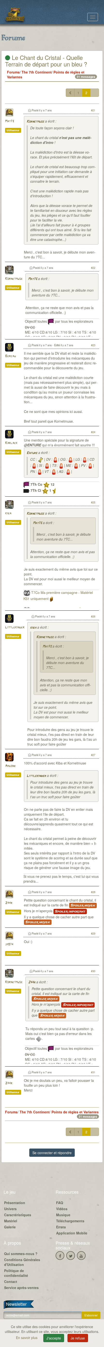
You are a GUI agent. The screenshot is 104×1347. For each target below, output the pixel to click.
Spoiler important (70, 911)
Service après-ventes (21, 1287)
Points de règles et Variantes (75, 1111)
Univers (10, 1208)
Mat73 (9, 121)
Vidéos (61, 1208)
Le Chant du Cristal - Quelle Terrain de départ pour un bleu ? (46, 60)
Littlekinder (14, 627)
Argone (10, 766)
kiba (8, 513)
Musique (63, 1214)
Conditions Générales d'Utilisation (22, 1262)
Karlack (11, 443)
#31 (93, 1072)
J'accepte (53, 1338)
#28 (93, 892)
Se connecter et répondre (52, 1152)
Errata (61, 1226)
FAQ (59, 1202)
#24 (93, 432)
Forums (13, 72)
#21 (93, 110)
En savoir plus (27, 1337)
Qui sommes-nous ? (20, 1253)
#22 (93, 268)
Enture (32, 453)
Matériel (10, 1220)
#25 (93, 502)
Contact (10, 1281)
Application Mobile (71, 1233)
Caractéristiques (17, 1214)
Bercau (10, 356)
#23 (93, 345)
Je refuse (78, 1338)
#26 (93, 616)
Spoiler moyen (83, 905)
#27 (93, 755)
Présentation (14, 1202)
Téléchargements (70, 1220)
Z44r (8, 903)
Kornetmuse (35, 121)
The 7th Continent (37, 72)
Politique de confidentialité (16, 1273)
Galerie (10, 1226)
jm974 (9, 944)
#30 (93, 971)
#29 (93, 933)
